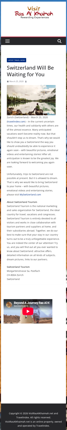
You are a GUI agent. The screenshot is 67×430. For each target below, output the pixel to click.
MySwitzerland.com (30, 194)
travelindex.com (16, 121)
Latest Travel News (16, 60)
